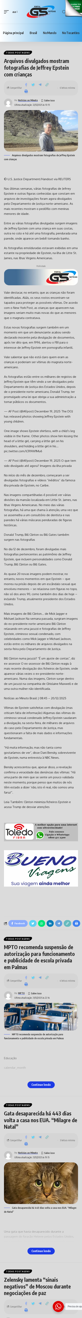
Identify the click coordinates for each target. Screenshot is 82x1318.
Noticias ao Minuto (28, 100)
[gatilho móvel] (7, 11)
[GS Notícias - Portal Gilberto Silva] (41, 11)
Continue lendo (41, 1084)
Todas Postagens (18, 52)
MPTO (21, 993)
